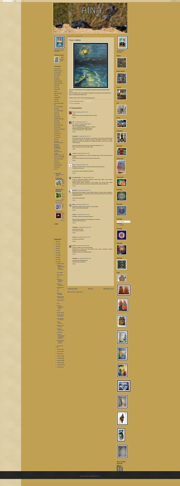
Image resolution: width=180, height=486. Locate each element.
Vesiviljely (56, 163)
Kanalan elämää (60, 312)
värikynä (56, 167)
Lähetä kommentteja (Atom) (76, 291)
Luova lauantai (57, 110)
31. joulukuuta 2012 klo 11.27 (83, 214)
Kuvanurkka (77, 103)
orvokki (74, 153)
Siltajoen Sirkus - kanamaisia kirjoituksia (60, 190)
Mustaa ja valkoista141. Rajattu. (60, 307)
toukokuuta (59, 360)
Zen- (55, 169)
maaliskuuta (60, 364)
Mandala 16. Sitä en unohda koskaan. (60, 341)
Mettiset (56, 123)
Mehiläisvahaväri (58, 118)
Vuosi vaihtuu (60, 272)
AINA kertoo (57, 70)
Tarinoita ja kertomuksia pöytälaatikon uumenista (57, 146)
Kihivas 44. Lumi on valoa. (60, 326)
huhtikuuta (59, 362)
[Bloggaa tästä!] (88, 101)
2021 (57, 244)
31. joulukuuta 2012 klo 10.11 (84, 190)
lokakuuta (59, 349)
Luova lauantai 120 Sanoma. (60, 319)
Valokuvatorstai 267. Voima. (60, 315)
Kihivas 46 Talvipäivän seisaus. (60, 280)
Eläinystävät (57, 81)
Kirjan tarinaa (57, 93)
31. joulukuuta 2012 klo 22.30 (83, 237)
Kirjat (55, 95)
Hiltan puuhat (57, 83)
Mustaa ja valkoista (58, 129)
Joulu (58, 277)
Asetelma (56, 72)
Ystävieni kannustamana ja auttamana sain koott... (61, 336)
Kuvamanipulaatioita (58, 103)
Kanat (55, 85)
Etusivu (90, 289)
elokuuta (59, 353)
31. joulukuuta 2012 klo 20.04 (84, 227)
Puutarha (56, 137)
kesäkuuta (59, 358)
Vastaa (74, 117)
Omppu (58, 310)
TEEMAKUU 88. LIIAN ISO (63, 216)
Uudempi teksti (73, 289)
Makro (55, 114)
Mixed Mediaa (57, 125)
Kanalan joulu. (60, 274)
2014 (57, 257)
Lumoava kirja (63, 205)
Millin (73, 204)
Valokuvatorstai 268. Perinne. (60, 297)
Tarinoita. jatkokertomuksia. (58, 154)
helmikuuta (59, 367)
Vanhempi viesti (108, 289)
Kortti (55, 99)
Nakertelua (56, 133)
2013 (57, 259)
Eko (73, 122)
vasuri (55, 161)
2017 (57, 250)
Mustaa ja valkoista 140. (60, 329)
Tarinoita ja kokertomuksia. (57, 142)
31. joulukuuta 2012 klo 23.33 (84, 258)
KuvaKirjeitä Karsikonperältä (59, 179)
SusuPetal (58, 173)
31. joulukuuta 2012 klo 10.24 (82, 204)
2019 (57, 248)
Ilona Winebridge (76, 177)
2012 (57, 261)
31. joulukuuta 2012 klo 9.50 (81, 164)
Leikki (55, 108)
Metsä (55, 120)
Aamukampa (60, 332)
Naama (56, 131)
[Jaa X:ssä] (89, 101)
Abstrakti (56, 68)
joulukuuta (59, 263)
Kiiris (73, 164)
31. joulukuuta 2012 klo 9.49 (82, 153)
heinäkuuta (59, 355)
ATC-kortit (56, 74)
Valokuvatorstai (57, 158)
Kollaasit (56, 97)
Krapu (55, 101)
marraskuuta (60, 345)
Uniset (58, 303)
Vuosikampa (57, 165)
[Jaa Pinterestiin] (92, 101)
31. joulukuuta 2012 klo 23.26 (82, 245)
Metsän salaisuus (59, 322)
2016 (57, 252)
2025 (57, 241)
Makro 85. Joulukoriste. (60, 284)
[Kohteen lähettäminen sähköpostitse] (87, 101)
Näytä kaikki (62, 220)
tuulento (74, 237)
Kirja (55, 91)
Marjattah (74, 190)
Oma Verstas (59, 203)
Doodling (56, 79)
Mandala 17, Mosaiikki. (59, 294)
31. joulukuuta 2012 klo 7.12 (81, 112)
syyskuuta (59, 351)
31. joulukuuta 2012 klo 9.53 (87, 177)
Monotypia (56, 127)
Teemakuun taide (58, 156)
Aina (62, 57)
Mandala (56, 116)
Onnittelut (56, 135)
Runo (55, 139)
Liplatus (74, 214)
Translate (122, 225)
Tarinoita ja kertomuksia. (57, 151)
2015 (57, 255)
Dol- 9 (55, 77)
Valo (58, 291)
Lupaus (56, 112)
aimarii (74, 245)
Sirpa (73, 112)
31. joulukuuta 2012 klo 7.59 (84, 136)
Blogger (98, 476)
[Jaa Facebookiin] (91, 101)
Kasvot (55, 87)
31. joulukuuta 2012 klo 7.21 (81, 122)
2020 (57, 246)
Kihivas (56, 89)
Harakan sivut (59, 212)
